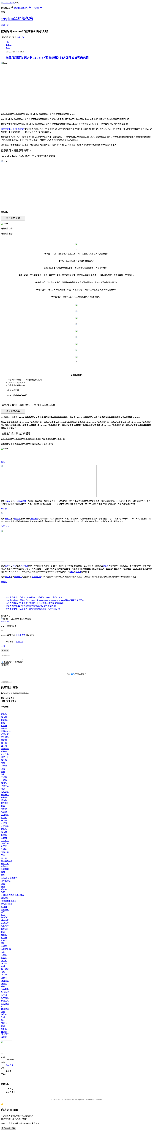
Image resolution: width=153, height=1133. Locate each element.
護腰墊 (4, 889)
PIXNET (58, 1100)
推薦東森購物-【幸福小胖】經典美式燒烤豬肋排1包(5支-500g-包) (33, 609)
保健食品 (5, 841)
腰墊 (3, 887)
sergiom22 (5, 621)
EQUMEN (5, 1034)
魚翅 (3, 789)
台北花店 (5, 926)
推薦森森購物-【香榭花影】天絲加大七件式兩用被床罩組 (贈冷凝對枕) (35, 603)
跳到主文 (5, 25)
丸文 (7, 526)
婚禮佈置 (5, 920)
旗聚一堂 (5, 757)
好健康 (4, 838)
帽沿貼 (4, 717)
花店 (3, 915)
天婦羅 (4, 777)
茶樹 (3, 1017)
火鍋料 (4, 780)
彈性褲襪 (5, 969)
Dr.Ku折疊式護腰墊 (9, 878)
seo (2, 1006)
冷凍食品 (5, 786)
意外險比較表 (6, 861)
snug (3, 462)
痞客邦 (18, 635)
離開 (13, 1128)
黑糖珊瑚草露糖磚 (8, 901)
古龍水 (4, 1023)
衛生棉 (8, 577)
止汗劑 (4, 746)
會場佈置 (5, 923)
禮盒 (72, 572)
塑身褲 (4, 1032)
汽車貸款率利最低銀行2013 (12, 129)
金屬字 (4, 946)
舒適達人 (18, 577)
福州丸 (4, 783)
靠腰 (3, 884)
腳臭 (3, 723)
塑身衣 (4, 509)
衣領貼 (4, 714)
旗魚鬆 (106, 566)
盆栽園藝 (5, 869)
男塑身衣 (34, 519)
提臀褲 (4, 1037)
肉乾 (3, 772)
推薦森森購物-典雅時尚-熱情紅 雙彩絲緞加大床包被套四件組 (31, 606)
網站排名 (5, 910)
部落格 (8, 45)
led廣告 (4, 955)
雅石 (3, 872)
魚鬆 (3, 526)
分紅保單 (5, 864)
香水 (3, 1020)
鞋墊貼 (4, 752)
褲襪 (3, 966)
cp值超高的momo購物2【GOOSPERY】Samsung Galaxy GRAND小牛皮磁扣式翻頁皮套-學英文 (45, 600)
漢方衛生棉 (36, 577)
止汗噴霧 (5, 749)
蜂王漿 (4, 846)
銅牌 (3, 943)
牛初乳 (4, 849)
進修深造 (19, 642)
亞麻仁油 (5, 843)
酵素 (3, 855)
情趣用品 (5, 981)
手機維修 (5, 992)
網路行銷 (5, 1004)
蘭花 (3, 875)
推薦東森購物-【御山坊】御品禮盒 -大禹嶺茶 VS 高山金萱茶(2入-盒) (34, 597)
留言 (24, 635)
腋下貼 (4, 743)
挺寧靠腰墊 (6, 881)
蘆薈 (3, 1012)
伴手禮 (78, 572)
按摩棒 (4, 984)
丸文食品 (24, 566)
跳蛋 (3, 986)
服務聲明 (99, 1100)
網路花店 (5, 917)
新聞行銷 (5, 1009)
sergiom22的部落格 (17, 18)
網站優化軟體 (6, 904)
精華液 (4, 1014)
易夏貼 (4, 740)
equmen (17, 519)
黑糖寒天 (5, 898)
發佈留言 (5, 665)
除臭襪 (8, 501)
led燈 (3, 952)
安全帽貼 (5, 737)
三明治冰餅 (6, 731)
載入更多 (5, 650)
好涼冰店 (5, 734)
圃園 (3, 1026)
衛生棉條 (5, 998)
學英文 (4, 582)
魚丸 (3, 774)
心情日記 (20, 37)
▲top (3, 646)
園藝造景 (5, 866)
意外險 (4, 858)
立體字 (4, 940)
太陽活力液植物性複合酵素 (12, 895)
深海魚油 (5, 852)
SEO (3, 912)
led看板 (4, 961)
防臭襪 (4, 729)
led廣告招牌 (6, 949)
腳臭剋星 (22, 501)
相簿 (8, 42)
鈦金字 (4, 958)
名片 (8, 48)
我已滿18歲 (6, 1128)
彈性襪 (4, 963)
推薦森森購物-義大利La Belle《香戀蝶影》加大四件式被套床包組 (47, 57)
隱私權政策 (90, 1100)
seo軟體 (4, 907)
